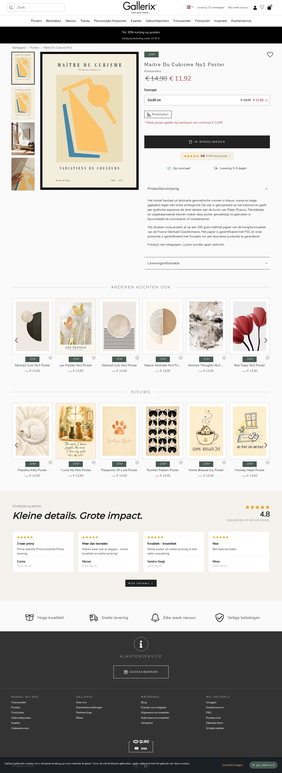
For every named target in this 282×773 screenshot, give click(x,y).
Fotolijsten (202, 21)
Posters (36, 21)
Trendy (85, 21)
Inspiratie (220, 21)
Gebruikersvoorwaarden (155, 718)
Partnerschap (84, 712)
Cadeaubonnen (143, 672)
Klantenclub (213, 718)
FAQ (208, 712)
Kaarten (136, 21)
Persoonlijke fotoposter (110, 21)
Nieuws (71, 21)
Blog (144, 702)
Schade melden (215, 728)
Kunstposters (152, 71)
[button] (11, 7)
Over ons (81, 702)
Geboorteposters (157, 21)
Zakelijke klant (214, 723)
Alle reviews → (141, 583)
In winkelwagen (209, 142)
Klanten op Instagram (153, 707)
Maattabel (160, 114)
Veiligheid (147, 723)
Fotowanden (182, 21)
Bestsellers (53, 21)
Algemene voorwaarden (155, 712)
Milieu (79, 718)
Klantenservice (241, 21)
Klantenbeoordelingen (89, 707)
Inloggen (211, 702)
